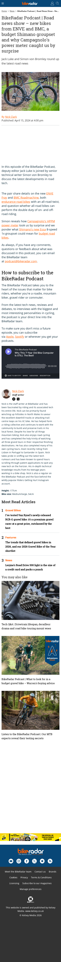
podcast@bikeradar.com (21, 261)
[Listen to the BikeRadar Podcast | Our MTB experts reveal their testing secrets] (30, 710)
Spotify (19, 336)
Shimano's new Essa (32, 229)
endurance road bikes (16, 202)
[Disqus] (30, 790)
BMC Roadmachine (26, 197)
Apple (10, 336)
